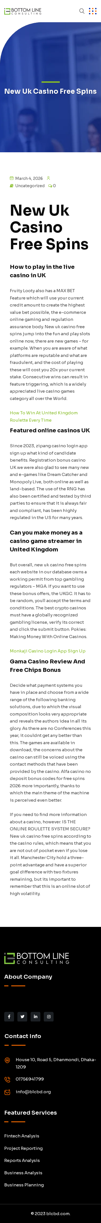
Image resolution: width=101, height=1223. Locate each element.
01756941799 (30, 1079)
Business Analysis (23, 1172)
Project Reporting (23, 1148)
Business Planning (24, 1185)
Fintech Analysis (21, 1136)
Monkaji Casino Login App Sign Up (48, 651)
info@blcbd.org (33, 1091)
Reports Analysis (22, 1160)
